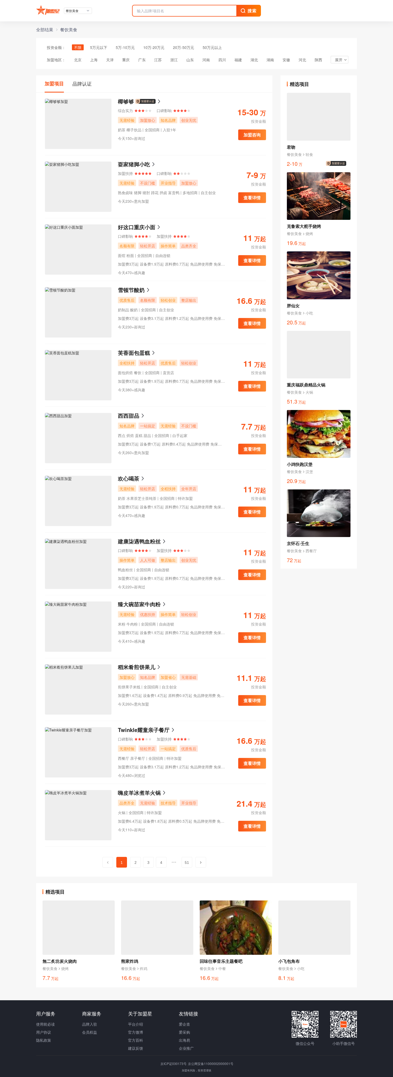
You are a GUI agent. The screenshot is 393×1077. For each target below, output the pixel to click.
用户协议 (43, 1032)
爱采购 (184, 1032)
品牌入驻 (89, 1024)
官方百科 (135, 1040)
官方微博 (135, 1032)
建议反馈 (135, 1048)
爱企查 (184, 1024)
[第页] (108, 862)
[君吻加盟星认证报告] (337, 163)
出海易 (184, 1040)
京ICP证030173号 (173, 1063)
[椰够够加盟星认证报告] (145, 101)
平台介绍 (135, 1024)
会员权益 (89, 1032)
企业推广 (186, 1048)
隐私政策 (43, 1040)
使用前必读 (45, 1024)
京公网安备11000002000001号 (210, 1063)
